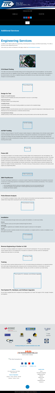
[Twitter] (31, 18)
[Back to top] (27, 387)
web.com (38, 391)
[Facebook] (24, 18)
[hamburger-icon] (27, 22)
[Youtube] (29, 18)
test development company (34, 47)
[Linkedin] (26, 18)
